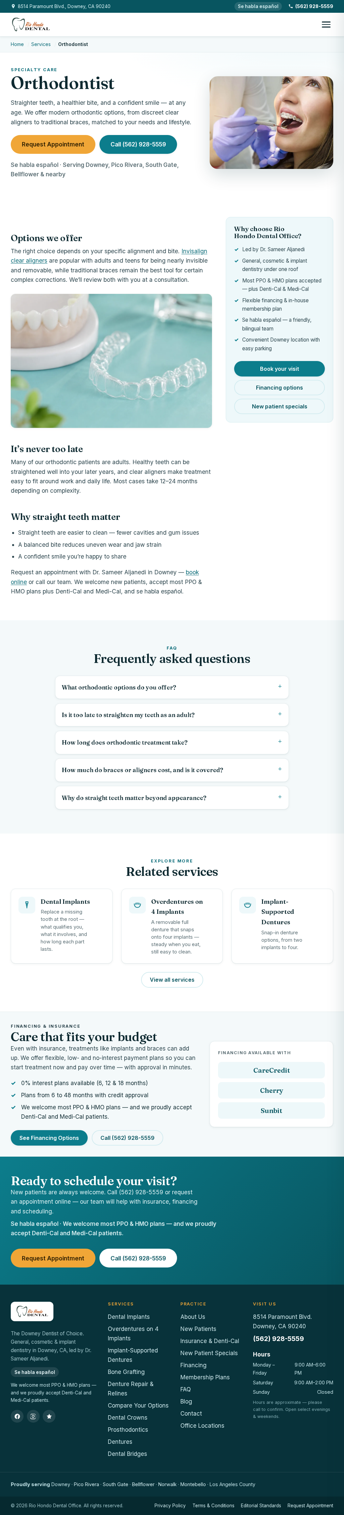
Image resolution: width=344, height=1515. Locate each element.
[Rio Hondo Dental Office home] (31, 24)
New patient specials (279, 406)
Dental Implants (129, 1316)
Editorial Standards (261, 1505)
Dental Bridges (127, 1454)
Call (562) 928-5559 (138, 144)
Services (41, 44)
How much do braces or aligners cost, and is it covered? (142, 769)
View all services (172, 979)
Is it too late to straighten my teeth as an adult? (128, 714)
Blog (186, 1401)
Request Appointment (53, 144)
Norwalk (167, 1484)
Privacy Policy (170, 1505)
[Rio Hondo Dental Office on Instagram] (33, 1416)
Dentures (120, 1441)
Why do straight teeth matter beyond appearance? (134, 797)
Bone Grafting (126, 1372)
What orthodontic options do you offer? (119, 687)
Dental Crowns (127, 1417)
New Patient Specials (209, 1353)
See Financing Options (49, 1137)
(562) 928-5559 (278, 1339)
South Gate (115, 1484)
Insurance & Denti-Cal (209, 1341)
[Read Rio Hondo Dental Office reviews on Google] (49, 1416)
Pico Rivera (86, 1484)
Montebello (193, 1484)
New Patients (198, 1329)
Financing (193, 1365)
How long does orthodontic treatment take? (124, 742)
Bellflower (143, 1484)
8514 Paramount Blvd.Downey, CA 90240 (282, 1321)
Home (17, 44)
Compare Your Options (138, 1405)
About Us (192, 1316)
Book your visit (279, 368)
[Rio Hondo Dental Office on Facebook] (17, 1416)
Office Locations (202, 1425)
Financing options (279, 387)
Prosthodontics (128, 1429)
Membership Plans (205, 1377)
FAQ (185, 1389)
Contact (191, 1413)
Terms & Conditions (213, 1505)
